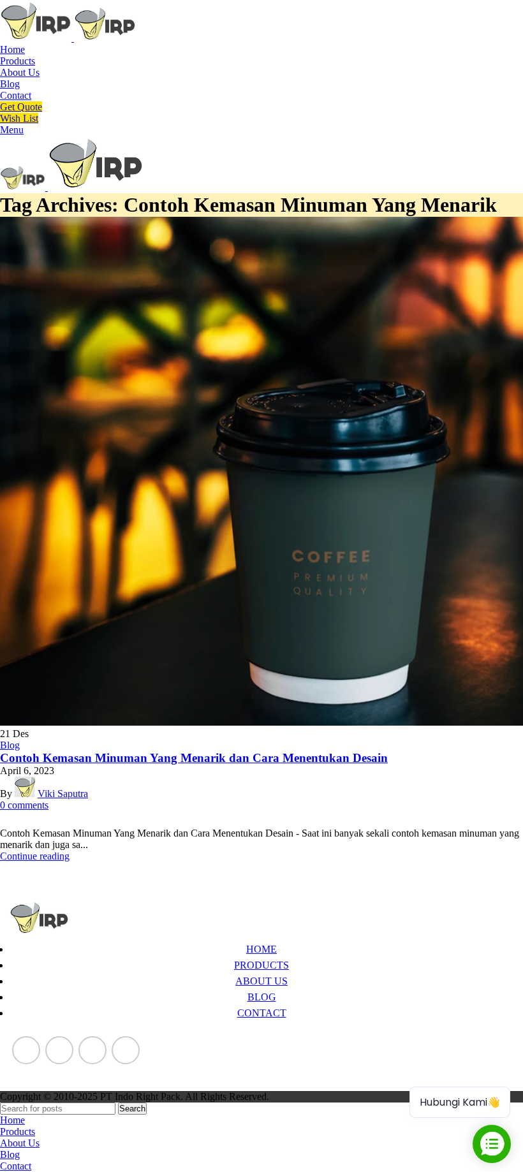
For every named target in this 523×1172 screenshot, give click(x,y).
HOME (261, 949)
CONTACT (261, 1012)
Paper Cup (31, 1072)
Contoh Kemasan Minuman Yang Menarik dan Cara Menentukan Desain (194, 758)
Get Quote (21, 106)
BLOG (261, 997)
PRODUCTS (261, 965)
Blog (10, 745)
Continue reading (35, 856)
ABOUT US (261, 981)
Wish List (19, 118)
